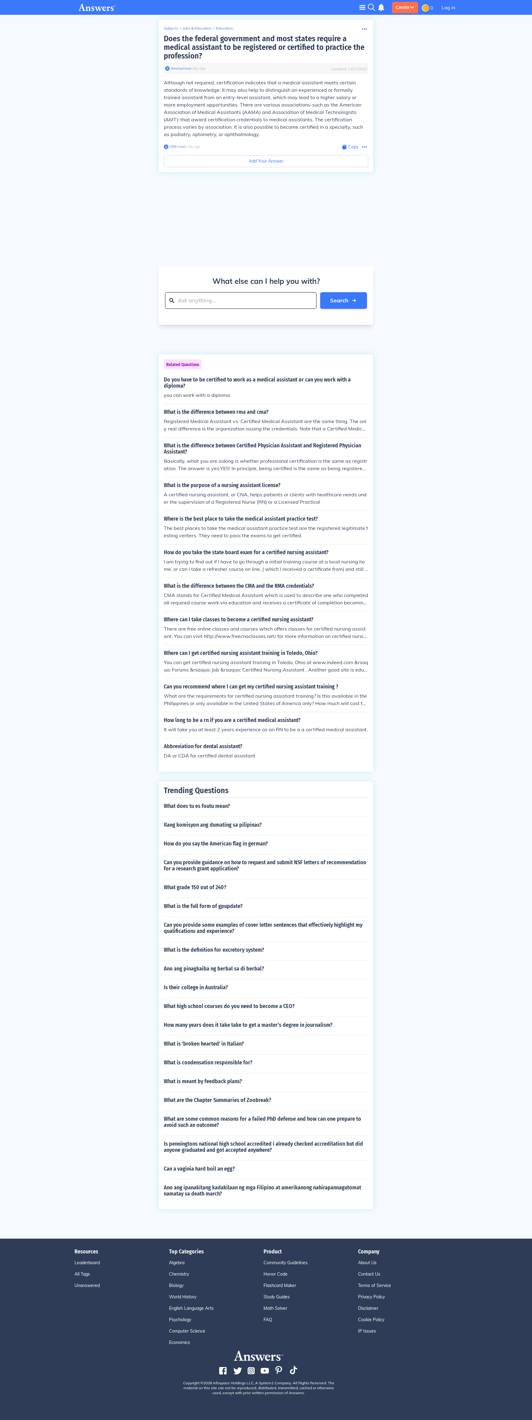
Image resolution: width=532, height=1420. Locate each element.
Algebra (176, 1262)
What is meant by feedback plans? (203, 1081)
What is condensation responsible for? (208, 1062)
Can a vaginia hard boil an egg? (199, 1168)
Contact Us (369, 1274)
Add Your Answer (266, 161)
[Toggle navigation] (362, 7)
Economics (179, 1342)
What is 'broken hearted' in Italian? (204, 1043)
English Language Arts (191, 1308)
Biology (176, 1285)
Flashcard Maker (280, 1285)
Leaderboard (87, 1262)
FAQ (268, 1319)
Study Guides (277, 1297)
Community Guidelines (286, 1262)
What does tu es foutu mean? (197, 806)
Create (402, 7)
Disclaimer (368, 1308)
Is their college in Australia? (196, 987)
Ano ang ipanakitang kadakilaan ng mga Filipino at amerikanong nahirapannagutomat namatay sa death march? (262, 1190)
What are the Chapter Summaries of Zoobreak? (217, 1100)
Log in (448, 7)
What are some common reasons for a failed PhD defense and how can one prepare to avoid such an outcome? (262, 1121)
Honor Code (276, 1274)
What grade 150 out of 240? (195, 887)
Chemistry (179, 1274)
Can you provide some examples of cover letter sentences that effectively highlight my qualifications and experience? (263, 928)
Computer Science (187, 1331)
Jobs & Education (197, 28)
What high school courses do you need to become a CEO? (229, 1006)
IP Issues (367, 1331)
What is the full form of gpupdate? (203, 906)
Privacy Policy (371, 1297)
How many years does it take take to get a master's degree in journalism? (248, 1025)
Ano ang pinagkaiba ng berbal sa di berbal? (214, 968)
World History (182, 1297)
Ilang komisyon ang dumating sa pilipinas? (213, 824)
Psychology (180, 1319)
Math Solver (275, 1308)
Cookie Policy (371, 1319)
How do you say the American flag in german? (216, 843)
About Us (367, 1262)
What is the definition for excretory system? (214, 949)
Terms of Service (374, 1285)
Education (224, 28)
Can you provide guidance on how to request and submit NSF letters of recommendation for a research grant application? (265, 865)
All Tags (82, 1274)
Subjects (171, 28)
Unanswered (87, 1285)
